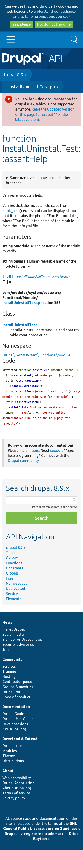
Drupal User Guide (17, 719)
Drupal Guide (13, 714)
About (8, 771)
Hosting (8, 676)
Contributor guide (17, 681)
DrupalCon (11, 692)
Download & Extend (19, 739)
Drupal (11, 834)
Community (12, 659)
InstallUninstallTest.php (33, 86)
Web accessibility (16, 778)
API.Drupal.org (14, 729)
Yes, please (21, 24)
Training (9, 671)
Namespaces (16, 583)
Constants (14, 568)
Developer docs (15, 724)
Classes (12, 558)
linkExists (20, 407)
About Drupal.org (16, 788)
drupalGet (24, 375)
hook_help (11, 211)
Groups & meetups (17, 687)
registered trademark (43, 834)
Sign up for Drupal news (22, 639)
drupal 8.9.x (14, 74)
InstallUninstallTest (19, 325)
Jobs (6, 650)
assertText (25, 391)
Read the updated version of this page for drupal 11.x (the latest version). (44, 114)
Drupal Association (18, 783)
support (56, 450)
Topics (11, 553)
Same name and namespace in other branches (38, 180)
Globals (12, 573)
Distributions (13, 761)
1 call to (35, 277)
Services (13, 594)
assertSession (27, 380)
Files (9, 578)
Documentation (16, 707)
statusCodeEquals (25, 386)
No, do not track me (54, 24)
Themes (9, 756)
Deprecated (15, 588)
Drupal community (23, 460)
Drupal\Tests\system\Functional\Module (36, 355)
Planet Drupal (13, 629)
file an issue (29, 450)
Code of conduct (16, 697)
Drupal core (12, 746)
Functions (14, 563)
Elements (13, 599)
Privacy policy (13, 798)
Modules (9, 751)
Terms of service (16, 793)
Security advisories (18, 644)
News (7, 622)
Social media (13, 634)
